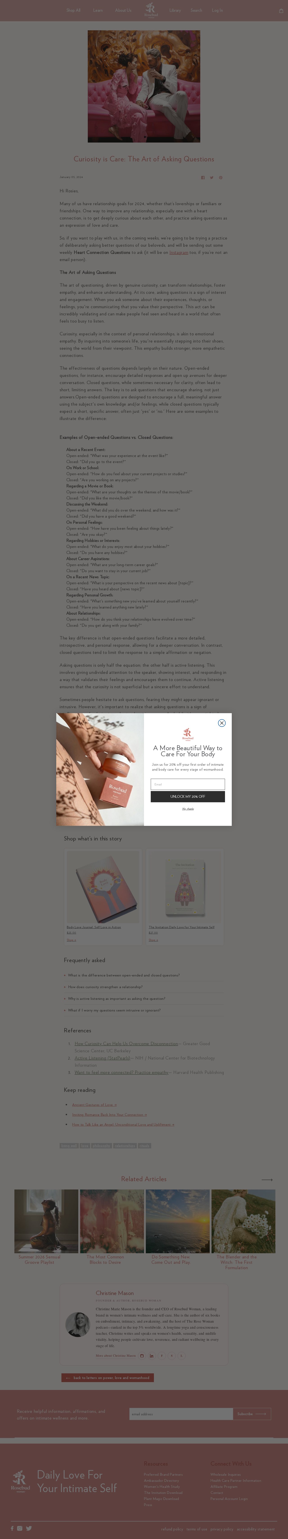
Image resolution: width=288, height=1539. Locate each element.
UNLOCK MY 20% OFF (188, 796)
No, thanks (188, 808)
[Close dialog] (221, 723)
